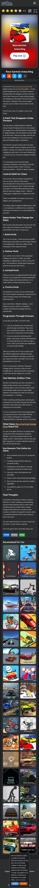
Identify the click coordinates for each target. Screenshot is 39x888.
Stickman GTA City (28, 576)
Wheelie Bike (28, 731)
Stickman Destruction (28, 592)
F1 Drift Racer (11, 576)
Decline (23, 884)
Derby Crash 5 (28, 662)
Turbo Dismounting (11, 800)
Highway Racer (11, 817)
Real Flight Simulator (11, 609)
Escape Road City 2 (28, 559)
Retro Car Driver (28, 766)
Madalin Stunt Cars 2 (28, 851)
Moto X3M (10, 628)
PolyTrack (10, 645)
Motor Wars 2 (28, 783)
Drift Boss (28, 645)
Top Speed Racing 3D (11, 833)
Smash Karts (28, 679)
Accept (15, 884)
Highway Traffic (10, 697)
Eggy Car (11, 679)
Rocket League (11, 714)
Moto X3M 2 (11, 731)
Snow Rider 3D (28, 697)
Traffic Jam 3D (28, 611)
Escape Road (28, 628)
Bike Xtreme (11, 559)
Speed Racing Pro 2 (28, 817)
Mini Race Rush (11, 766)
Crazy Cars (10, 662)
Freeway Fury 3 (11, 748)
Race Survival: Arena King (21, 86)
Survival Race (28, 748)
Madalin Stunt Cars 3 (11, 852)
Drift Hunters (28, 834)
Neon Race (11, 783)
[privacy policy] (20, 880)
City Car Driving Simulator (28, 799)
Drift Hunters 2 (11, 593)
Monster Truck (28, 714)
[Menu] (34, 3)
